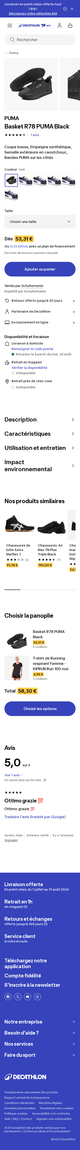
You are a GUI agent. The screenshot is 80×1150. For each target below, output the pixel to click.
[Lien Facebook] (8, 996)
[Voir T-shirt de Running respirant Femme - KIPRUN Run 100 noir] (16, 668)
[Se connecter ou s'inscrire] (59, 25)
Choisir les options (40, 708)
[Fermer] (72, 8)
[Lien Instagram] (37, 996)
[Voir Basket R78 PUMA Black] (16, 641)
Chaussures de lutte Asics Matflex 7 (18, 549)
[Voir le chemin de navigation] (6, 53)
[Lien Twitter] (17, 996)
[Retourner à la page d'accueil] (35, 25)
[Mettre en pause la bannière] (64, 8)
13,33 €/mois (19, 246)
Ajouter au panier (40, 269)
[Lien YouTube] (27, 996)
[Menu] (9, 25)
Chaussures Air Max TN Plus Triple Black (51, 549)
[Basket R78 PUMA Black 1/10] (31, 84)
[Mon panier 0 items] (70, 25)
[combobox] (40, 221)
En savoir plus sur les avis (22, 780)
